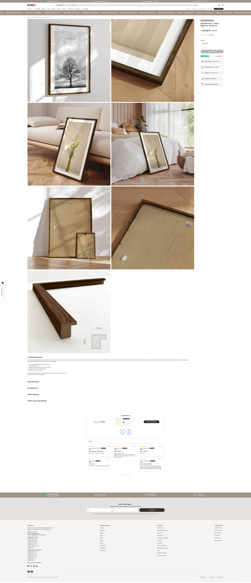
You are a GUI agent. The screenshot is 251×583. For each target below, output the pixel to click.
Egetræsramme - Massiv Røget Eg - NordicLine (45, 17)
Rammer (53, 8)
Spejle (48, 8)
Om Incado (159, 540)
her (44, 374)
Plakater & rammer (33, 17)
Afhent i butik (215, 84)
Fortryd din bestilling (161, 553)
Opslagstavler (78, 8)
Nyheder (43, 8)
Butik (158, 550)
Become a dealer (218, 540)
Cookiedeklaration (220, 577)
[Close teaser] (3, 283)
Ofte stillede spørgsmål (162, 530)
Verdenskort (70, 8)
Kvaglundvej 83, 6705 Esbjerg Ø (38, 534)
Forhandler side (218, 527)
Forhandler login (218, 530)
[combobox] (126, 5)
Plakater (59, 8)
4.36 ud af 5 (102, 421)
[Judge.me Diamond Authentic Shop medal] (122, 431)
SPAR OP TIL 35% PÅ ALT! (23, 13)
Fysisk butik (194, 8)
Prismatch (210, 8)
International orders (161, 555)
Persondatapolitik (212, 577)
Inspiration (187, 8)
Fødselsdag (37, 8)
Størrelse (203, 40)
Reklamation (160, 535)
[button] (222, 5)
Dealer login (217, 537)
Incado (202, 27)
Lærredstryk (85, 8)
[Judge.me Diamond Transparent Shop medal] (128, 431)
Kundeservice (160, 527)
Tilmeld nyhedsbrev (161, 545)
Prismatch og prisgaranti (162, 537)
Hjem (28, 17)
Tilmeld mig (152, 510)
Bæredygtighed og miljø (162, 547)
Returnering (160, 532)
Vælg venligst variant (212, 51)
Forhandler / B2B (202, 8)
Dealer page (217, 535)
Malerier (64, 8)
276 (55, 495)
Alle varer (29, 8)
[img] (91, 446)
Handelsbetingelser (203, 577)
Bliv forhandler (218, 532)
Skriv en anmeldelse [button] (151, 421)
